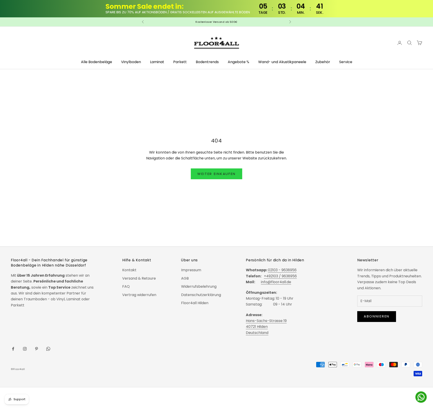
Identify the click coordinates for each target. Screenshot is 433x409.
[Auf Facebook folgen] (13, 349)
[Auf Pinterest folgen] (36, 349)
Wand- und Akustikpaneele (282, 61)
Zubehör (322, 61)
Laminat (157, 61)
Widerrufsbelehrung (198, 286)
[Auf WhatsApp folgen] (48, 349)
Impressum (191, 270)
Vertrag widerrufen (139, 294)
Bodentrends (207, 61)
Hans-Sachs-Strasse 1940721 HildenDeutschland (266, 326)
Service (345, 61)
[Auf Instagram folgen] (25, 349)
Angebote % (238, 61)
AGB (185, 278)
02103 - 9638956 (282, 270)
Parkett (180, 61)
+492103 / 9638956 (280, 276)
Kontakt (129, 270)
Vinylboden (131, 61)
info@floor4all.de (276, 282)
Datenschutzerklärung (201, 294)
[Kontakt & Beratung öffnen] (421, 397)
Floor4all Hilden (194, 303)
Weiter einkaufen (216, 173)
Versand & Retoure (139, 278)
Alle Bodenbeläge (96, 61)
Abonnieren (376, 316)
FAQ (126, 286)
